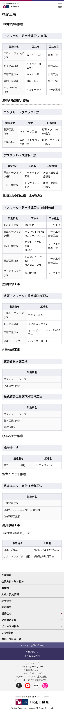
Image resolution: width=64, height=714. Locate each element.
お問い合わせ (32, 652)
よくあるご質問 (32, 655)
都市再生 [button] (6, 607)
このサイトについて (32, 673)
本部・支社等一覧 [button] (11, 639)
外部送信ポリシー (32, 670)
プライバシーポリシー (32, 666)
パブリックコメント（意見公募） (32, 676)
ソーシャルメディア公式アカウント (32, 680)
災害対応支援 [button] (9, 620)
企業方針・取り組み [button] (13, 581)
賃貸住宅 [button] (6, 613)
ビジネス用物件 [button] (10, 626)
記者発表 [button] (6, 600)
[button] (60, 4)
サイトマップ (32, 663)
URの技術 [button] (7, 632)
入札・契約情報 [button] (10, 594)
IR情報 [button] (5, 588)
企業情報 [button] (6, 575)
